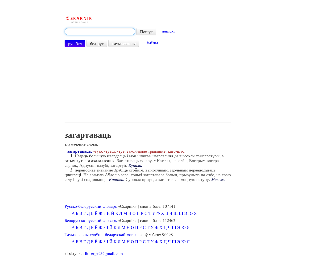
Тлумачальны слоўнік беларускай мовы (100, 234)
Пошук (146, 31)
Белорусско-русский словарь (91, 220)
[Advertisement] (148, 85)
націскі (168, 31)
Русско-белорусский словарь (91, 206)
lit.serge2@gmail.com (104, 253)
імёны (152, 42)
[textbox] (100, 31)
